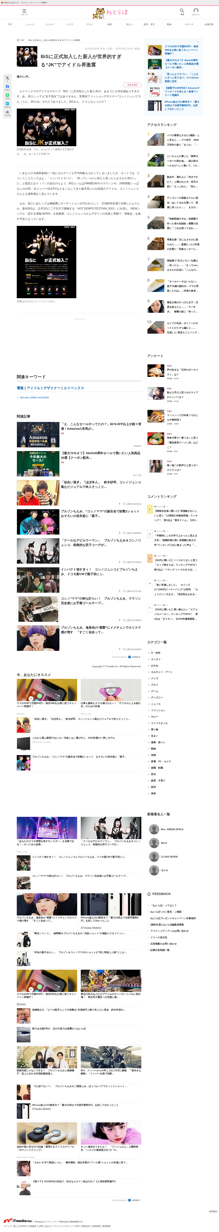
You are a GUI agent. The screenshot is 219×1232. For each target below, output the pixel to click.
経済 (153, 787)
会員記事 (209, 24)
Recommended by (120, 657)
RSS (77, 1226)
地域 (109, 24)
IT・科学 (155, 652)
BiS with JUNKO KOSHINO (34, 397)
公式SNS (22, 1226)
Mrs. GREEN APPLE (172, 829)
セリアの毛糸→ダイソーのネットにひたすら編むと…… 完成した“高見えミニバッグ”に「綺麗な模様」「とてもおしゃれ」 (182, 332)
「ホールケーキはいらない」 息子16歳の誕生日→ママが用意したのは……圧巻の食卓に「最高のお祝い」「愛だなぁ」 (184, 290)
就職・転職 (157, 767)
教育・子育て (158, 780)
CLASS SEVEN (169, 856)
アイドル (33, 388)
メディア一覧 (9, 1226)
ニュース (29, 24)
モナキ (164, 870)
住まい (129, 24)
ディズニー (157, 697)
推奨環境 (106, 1226)
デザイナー (52, 388)
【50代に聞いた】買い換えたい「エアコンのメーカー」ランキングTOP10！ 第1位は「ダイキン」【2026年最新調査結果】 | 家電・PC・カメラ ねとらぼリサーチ (176, 618)
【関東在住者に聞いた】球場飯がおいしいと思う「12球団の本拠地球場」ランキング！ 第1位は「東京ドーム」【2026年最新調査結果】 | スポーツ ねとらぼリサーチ (176, 520)
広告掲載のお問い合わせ (162, 943)
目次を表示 (132, 85)
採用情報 (96, 1226)
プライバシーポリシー (63, 1226)
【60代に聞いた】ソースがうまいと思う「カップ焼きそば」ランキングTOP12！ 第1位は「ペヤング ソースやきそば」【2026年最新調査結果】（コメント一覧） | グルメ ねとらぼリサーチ (177, 569)
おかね (154, 665)
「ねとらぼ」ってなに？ (162, 905)
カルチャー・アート (162, 672)
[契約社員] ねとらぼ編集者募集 (165, 924)
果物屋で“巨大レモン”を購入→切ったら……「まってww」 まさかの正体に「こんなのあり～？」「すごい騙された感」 (184, 270)
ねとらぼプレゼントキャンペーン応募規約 (171, 918)
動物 (169, 24)
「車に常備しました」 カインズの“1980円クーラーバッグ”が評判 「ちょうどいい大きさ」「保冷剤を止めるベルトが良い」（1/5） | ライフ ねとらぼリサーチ (176, 594)
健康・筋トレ (158, 742)
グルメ (89, 24)
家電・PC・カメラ (161, 761)
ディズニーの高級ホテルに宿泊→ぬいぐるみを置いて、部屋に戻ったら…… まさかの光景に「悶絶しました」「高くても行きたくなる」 (182, 207)
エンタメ (49, 24)
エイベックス (74, 388)
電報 (20, 388)
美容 (153, 793)
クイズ (69, 24)
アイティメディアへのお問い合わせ (168, 931)
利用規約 (213, 1211)
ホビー (154, 716)
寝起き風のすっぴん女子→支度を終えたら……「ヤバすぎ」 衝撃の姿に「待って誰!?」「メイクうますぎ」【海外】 (182, 311)
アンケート (155, 356)
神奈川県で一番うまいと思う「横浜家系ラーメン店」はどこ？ (182, 442)
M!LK (164, 843)
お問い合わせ (44, 1226)
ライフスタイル (159, 723)
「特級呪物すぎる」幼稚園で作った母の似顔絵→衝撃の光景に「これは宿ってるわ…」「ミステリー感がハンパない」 (182, 228)
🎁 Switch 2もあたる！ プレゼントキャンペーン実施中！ (25, 3)
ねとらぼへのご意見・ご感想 (164, 911)
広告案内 (32, 1226)
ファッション (158, 710)
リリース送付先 (157, 937)
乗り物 (154, 729)
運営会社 (86, 1226)
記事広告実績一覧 (158, 950)
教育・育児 (149, 24)
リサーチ (189, 24)
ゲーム (154, 691)
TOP (10, 24)
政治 (153, 774)
